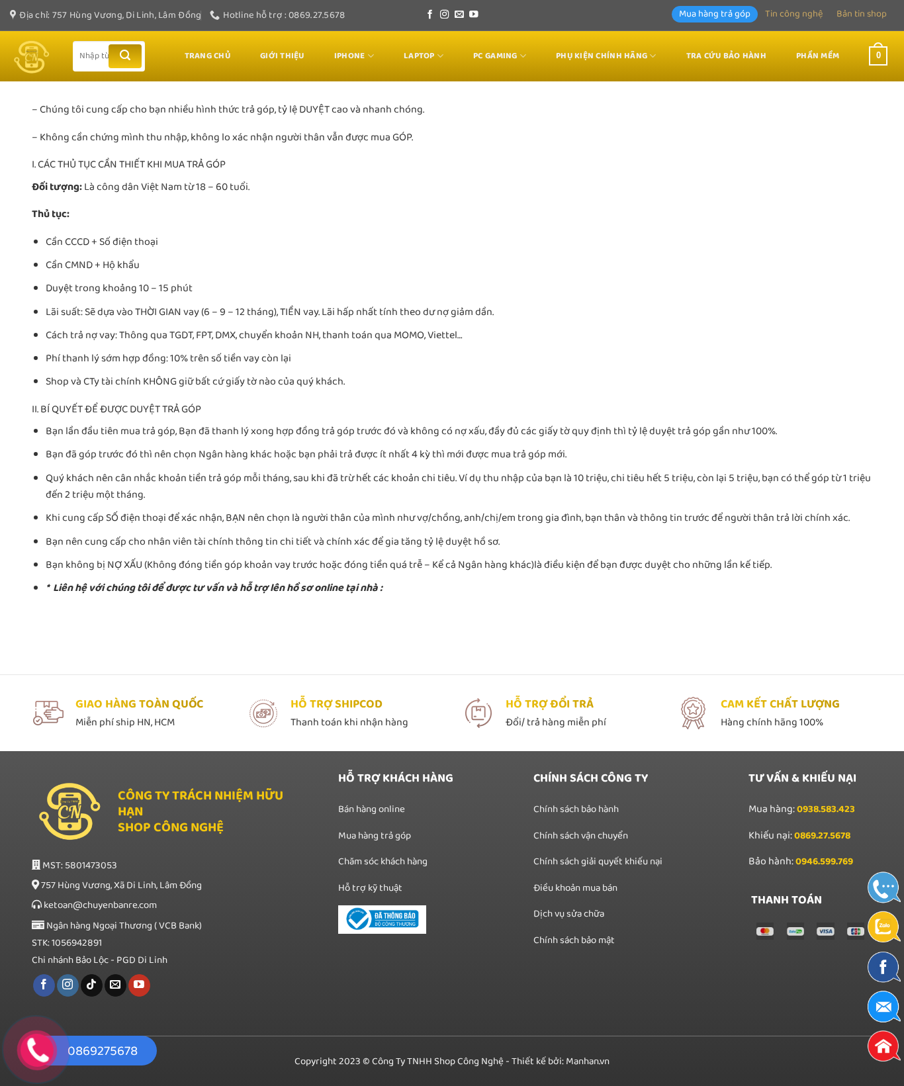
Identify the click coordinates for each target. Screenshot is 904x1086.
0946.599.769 (824, 862)
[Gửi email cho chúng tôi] (459, 15)
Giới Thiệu (282, 56)
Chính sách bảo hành (576, 809)
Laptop (419, 56)
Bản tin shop (861, 14)
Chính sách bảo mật (574, 940)
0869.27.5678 (822, 836)
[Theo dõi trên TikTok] (92, 985)
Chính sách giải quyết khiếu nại (597, 862)
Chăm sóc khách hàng (383, 862)
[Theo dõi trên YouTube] (473, 15)
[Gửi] (125, 56)
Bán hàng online (371, 809)
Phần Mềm (817, 56)
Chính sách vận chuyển (580, 836)
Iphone (349, 56)
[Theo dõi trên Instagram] (444, 15)
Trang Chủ (207, 56)
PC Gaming (495, 56)
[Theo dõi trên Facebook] (430, 15)
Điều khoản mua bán (575, 888)
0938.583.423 (826, 809)
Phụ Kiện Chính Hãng (601, 56)
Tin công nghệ (794, 14)
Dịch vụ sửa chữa (569, 914)
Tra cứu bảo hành (726, 56)
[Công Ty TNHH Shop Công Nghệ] (31, 56)
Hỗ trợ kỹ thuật (370, 888)
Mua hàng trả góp (714, 14)
